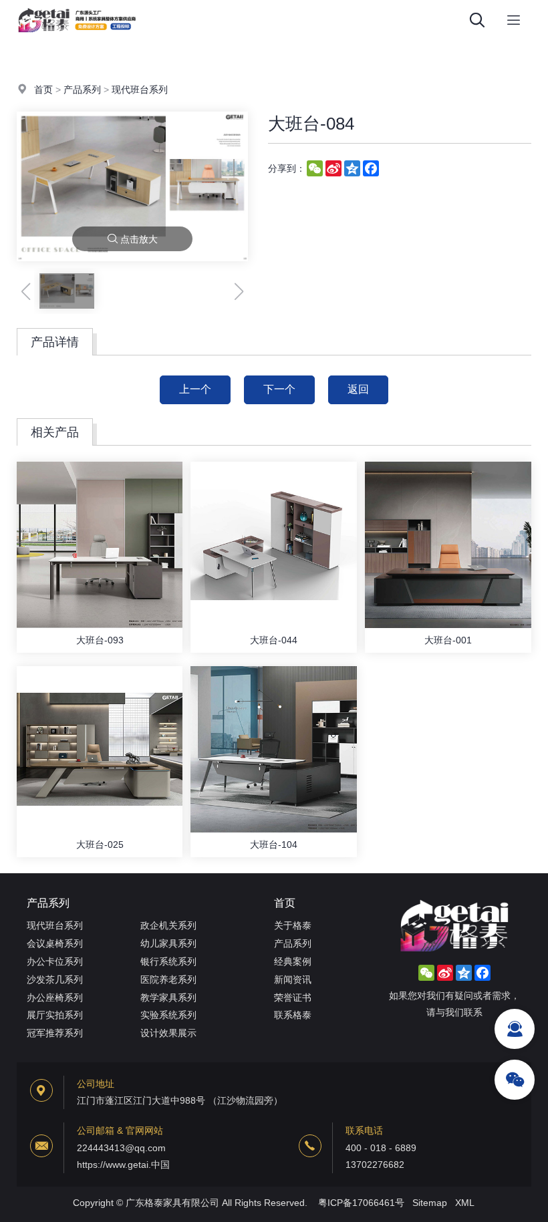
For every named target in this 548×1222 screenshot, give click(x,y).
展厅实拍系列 (55, 1015)
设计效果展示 (168, 1033)
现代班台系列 (140, 89)
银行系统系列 (168, 961)
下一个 (279, 389)
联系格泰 (292, 1015)
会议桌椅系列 (55, 943)
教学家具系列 (168, 997)
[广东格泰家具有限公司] (77, 36)
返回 (358, 389)
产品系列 (82, 89)
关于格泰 (292, 925)
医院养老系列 (168, 979)
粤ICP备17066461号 (361, 1202)
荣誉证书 (292, 997)
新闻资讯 (292, 979)
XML (464, 1202)
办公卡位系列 (55, 961)
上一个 (195, 389)
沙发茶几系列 (55, 979)
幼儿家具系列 (168, 943)
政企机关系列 (168, 925)
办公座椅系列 (55, 997)
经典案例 (292, 961)
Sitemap (429, 1202)
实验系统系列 (168, 1015)
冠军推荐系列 (55, 1033)
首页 (43, 89)
